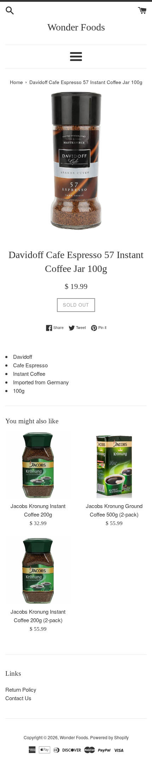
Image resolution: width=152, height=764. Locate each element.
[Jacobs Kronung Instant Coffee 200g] (38, 465)
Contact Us (18, 698)
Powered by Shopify (109, 737)
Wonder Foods (76, 27)
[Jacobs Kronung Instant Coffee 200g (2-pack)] (38, 571)
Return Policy (20, 689)
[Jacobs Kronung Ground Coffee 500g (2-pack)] (114, 465)
